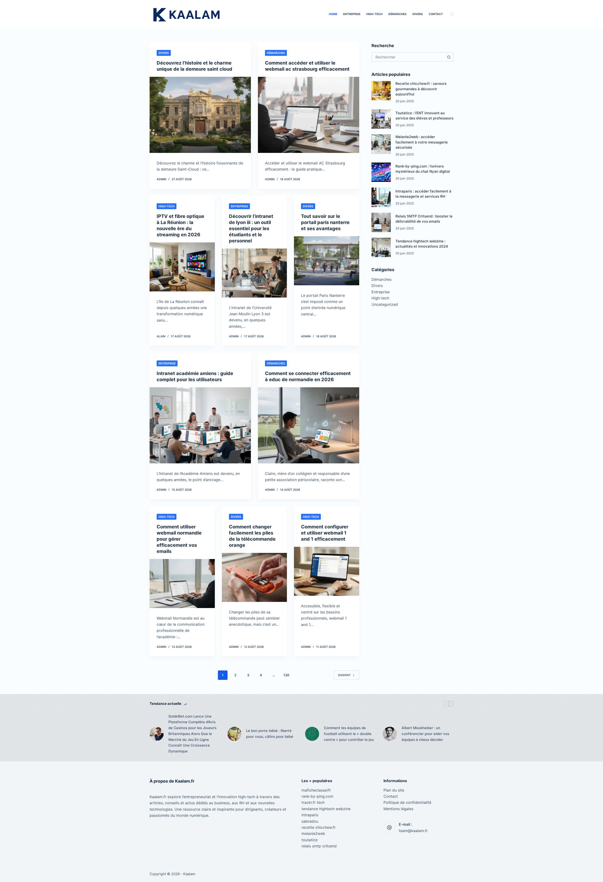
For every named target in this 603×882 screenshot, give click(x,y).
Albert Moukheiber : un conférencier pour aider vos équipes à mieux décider (425, 734)
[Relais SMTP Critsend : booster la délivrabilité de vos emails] (381, 222)
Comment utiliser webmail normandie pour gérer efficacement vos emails (179, 539)
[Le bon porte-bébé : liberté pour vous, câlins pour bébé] (234, 734)
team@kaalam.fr (413, 830)
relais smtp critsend (319, 846)
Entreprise (351, 14)
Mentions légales (398, 808)
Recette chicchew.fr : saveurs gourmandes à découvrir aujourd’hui (421, 89)
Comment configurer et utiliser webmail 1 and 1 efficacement (324, 533)
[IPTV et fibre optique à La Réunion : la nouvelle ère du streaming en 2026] (182, 266)
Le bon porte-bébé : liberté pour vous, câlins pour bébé (269, 733)
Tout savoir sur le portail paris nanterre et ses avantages (325, 222)
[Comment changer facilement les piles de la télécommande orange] (254, 577)
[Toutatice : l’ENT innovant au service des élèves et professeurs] (381, 119)
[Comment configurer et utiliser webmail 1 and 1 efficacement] (326, 571)
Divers (417, 14)
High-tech (374, 14)
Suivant (344, 675)
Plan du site (393, 790)
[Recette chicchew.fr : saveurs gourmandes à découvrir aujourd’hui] (381, 91)
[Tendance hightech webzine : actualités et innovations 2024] (381, 247)
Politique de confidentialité (407, 802)
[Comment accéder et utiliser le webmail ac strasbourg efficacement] (308, 115)
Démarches (397, 14)
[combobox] (408, 57)
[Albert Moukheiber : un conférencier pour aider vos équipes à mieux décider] (390, 734)
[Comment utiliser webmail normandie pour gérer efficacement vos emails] (182, 583)
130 (286, 675)
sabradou (310, 821)
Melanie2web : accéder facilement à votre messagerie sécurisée (421, 142)
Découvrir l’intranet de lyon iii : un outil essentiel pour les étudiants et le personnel (251, 228)
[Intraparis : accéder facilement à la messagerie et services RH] (381, 197)
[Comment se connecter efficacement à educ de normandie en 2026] (308, 425)
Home (333, 14)
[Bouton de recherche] (448, 57)
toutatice (310, 839)
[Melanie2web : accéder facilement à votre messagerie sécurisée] (381, 144)
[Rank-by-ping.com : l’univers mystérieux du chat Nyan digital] (381, 172)
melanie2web (313, 833)
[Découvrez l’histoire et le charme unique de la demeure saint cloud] (200, 115)
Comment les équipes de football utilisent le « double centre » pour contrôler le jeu (349, 734)
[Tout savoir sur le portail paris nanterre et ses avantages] (326, 260)
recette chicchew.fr (319, 827)
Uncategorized (384, 304)
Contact (436, 14)
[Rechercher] (451, 14)
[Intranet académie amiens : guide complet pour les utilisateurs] (200, 425)
